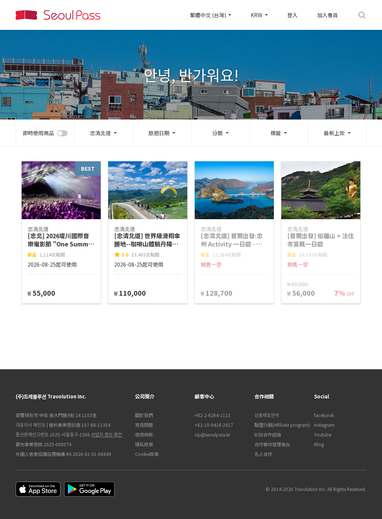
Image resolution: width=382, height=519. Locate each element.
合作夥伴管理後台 (272, 444)
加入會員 (327, 15)
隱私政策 (144, 444)
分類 (217, 133)
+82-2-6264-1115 (213, 415)
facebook (324, 415)
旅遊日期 (158, 133)
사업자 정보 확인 (106, 434)
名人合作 (263, 454)
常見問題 (144, 425)
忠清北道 (100, 133)
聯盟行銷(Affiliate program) (280, 425)
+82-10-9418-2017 (214, 425)
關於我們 (144, 415)
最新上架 (334, 133)
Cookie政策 (147, 454)
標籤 (275, 133)
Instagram (324, 425)
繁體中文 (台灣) (208, 15)
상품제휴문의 (266, 415)
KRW (257, 15)
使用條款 (144, 434)
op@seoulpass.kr (212, 434)
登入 (292, 15)
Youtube (322, 434)
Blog (319, 444)
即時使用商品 (38, 133)
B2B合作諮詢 (267, 434)
